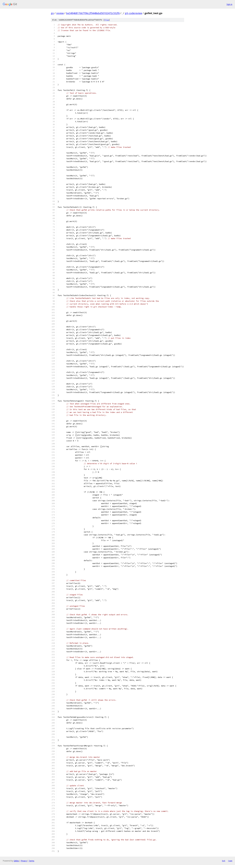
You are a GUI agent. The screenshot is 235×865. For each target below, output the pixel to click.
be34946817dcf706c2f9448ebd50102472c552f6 (93, 13)
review (60, 13)
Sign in (229, 4)
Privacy (24, 860)
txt (223, 860)
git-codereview (133, 13)
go (52, 13)
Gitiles (16, 860)
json (230, 860)
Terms (31, 860)
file (106, 20)
